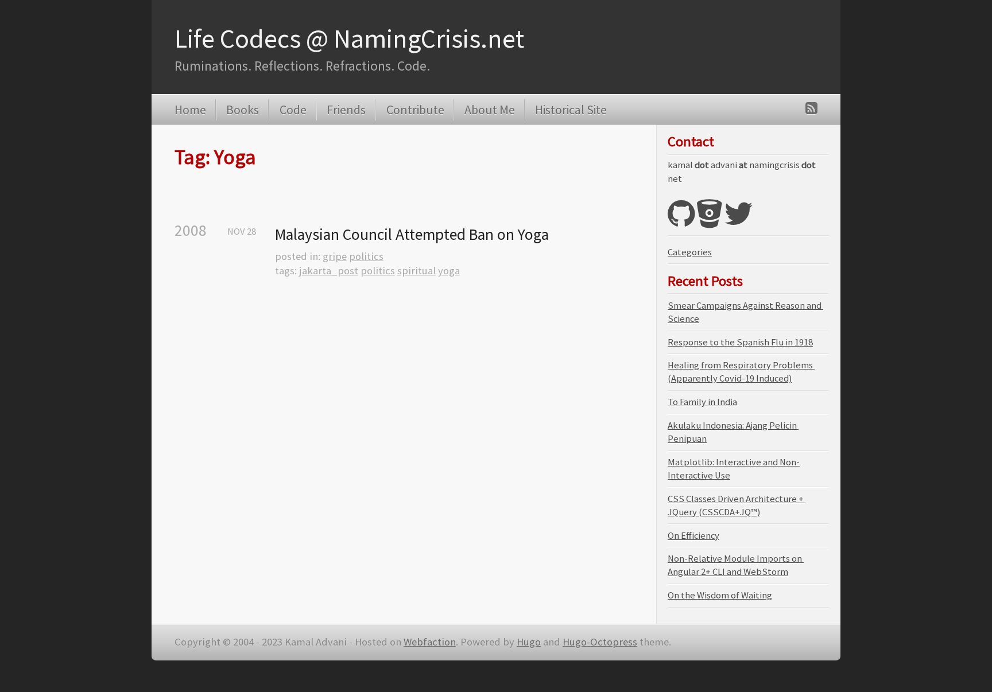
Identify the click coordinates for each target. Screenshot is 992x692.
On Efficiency (693, 536)
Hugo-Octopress (600, 641)
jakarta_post (328, 270)
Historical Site (571, 110)
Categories (690, 252)
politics (366, 256)
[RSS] (811, 108)
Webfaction (430, 641)
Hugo (529, 641)
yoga (449, 270)
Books (242, 110)
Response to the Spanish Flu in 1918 (740, 342)
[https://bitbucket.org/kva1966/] (709, 221)
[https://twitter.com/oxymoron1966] (738, 221)
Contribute (415, 110)
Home (190, 110)
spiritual (416, 270)
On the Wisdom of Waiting (720, 595)
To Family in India (702, 402)
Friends (346, 110)
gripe (335, 256)
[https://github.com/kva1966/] (681, 221)
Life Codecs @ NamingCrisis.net (349, 38)
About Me (489, 110)
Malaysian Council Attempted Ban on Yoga (412, 234)
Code (293, 110)
